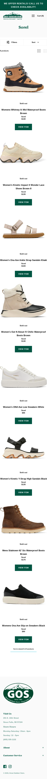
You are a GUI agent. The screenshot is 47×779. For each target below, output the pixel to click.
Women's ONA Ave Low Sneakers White (23, 407)
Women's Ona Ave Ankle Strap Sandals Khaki (23, 260)
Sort (33, 42)
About (6, 747)
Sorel (23, 117)
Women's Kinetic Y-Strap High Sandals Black (23, 479)
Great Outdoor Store (16, 773)
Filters (14, 42)
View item (23, 127)
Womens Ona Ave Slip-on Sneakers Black (23, 625)
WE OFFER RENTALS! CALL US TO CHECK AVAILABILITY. (23, 5)
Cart (40, 16)
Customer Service (12, 755)
